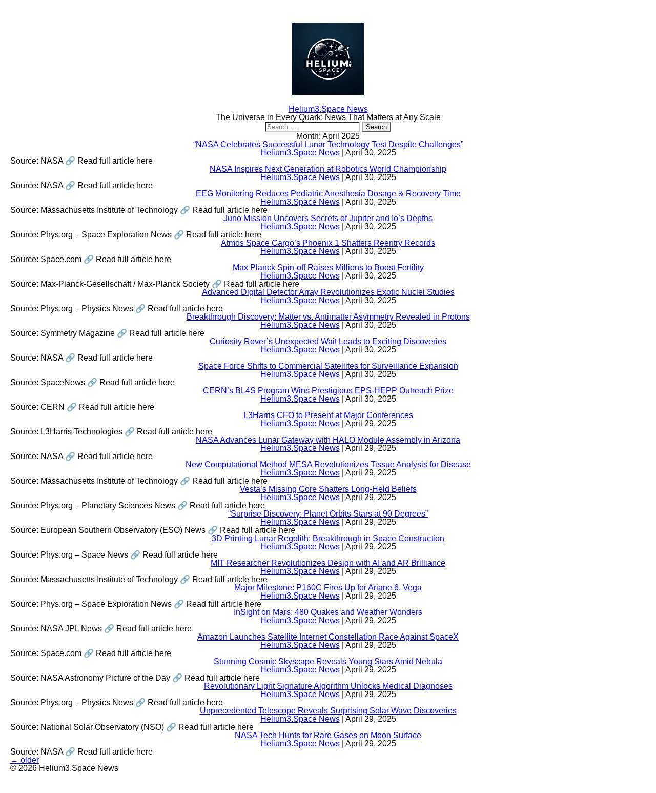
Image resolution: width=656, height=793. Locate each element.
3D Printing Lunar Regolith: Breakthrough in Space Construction (328, 538)
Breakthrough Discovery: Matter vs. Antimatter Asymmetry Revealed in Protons (328, 316)
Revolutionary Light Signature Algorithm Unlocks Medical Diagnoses (328, 686)
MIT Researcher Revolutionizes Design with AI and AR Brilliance (328, 563)
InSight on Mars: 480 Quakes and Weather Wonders (328, 612)
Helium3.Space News (300, 152)
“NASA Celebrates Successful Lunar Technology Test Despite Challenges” (328, 144)
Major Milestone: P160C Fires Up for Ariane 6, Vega (328, 587)
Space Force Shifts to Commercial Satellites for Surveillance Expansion (328, 366)
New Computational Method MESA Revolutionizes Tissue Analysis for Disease (328, 464)
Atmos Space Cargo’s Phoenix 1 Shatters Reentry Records (328, 243)
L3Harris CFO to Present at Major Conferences (328, 415)
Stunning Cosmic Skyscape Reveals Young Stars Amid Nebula (328, 661)
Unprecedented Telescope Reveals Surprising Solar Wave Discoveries (328, 710)
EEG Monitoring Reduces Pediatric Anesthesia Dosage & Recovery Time (328, 193)
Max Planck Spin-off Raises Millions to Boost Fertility (328, 267)
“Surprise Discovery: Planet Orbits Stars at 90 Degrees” (328, 513)
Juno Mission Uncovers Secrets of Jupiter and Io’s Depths (328, 218)
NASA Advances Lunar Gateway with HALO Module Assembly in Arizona (328, 439)
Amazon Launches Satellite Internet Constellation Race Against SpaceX (328, 636)
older (24, 760)
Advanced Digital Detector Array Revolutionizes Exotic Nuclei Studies (328, 292)
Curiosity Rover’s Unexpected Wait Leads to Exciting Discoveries (328, 341)
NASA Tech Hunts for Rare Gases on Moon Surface (328, 735)
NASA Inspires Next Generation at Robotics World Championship (328, 169)
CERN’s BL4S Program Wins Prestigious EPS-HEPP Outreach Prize (328, 390)
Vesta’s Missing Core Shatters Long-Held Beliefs (328, 489)
